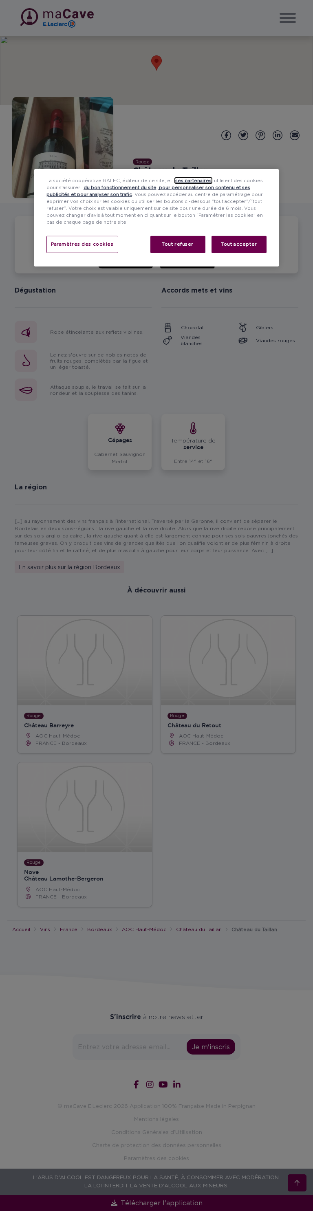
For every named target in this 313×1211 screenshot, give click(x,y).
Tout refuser (178, 244)
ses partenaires (193, 180)
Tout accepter (239, 244)
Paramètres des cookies (82, 244)
